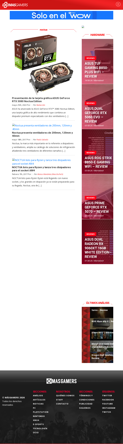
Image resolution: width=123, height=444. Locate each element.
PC (34, 408)
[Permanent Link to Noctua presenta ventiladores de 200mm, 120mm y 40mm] (43, 127)
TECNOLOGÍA (40, 428)
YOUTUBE (107, 403)
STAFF (59, 399)
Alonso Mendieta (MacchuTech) (50, 174)
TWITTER (107, 395)
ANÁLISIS (38, 395)
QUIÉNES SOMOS (65, 395)
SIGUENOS (85, 408)
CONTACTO (62, 403)
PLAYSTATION (40, 412)
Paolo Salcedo (42, 139)
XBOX (36, 420)
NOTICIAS (38, 403)
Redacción (40, 105)
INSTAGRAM (108, 408)
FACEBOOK (108, 399)
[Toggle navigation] (118, 4)
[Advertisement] (97, 279)
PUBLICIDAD (86, 403)
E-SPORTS (38, 424)
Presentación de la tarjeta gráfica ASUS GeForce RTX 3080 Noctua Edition (41, 100)
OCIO (36, 432)
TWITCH (106, 412)
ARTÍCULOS (39, 399)
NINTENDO (39, 416)
